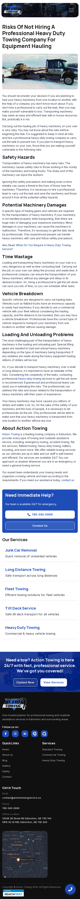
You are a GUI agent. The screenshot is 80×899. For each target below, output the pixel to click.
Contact (7, 776)
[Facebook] (5, 733)
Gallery (6, 765)
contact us (67, 480)
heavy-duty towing (29, 378)
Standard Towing (52, 749)
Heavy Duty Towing (53, 760)
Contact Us (40, 525)
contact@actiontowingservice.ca (21, 797)
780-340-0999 (42, 514)
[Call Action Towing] (70, 889)
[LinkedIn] (25, 733)
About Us (7, 754)
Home (5, 749)
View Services (54, 682)
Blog (4, 760)
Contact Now (25, 682)
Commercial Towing (53, 754)
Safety (6, 771)
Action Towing (11, 434)
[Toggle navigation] (71, 10)
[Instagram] (15, 733)
